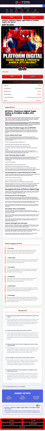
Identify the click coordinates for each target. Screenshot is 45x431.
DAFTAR (33, 17)
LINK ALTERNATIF (34, 423)
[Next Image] (43, 47)
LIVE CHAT (23, 427)
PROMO (12, 420)
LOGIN (11, 17)
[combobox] (21, 6)
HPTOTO (9, 118)
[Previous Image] (2, 47)
